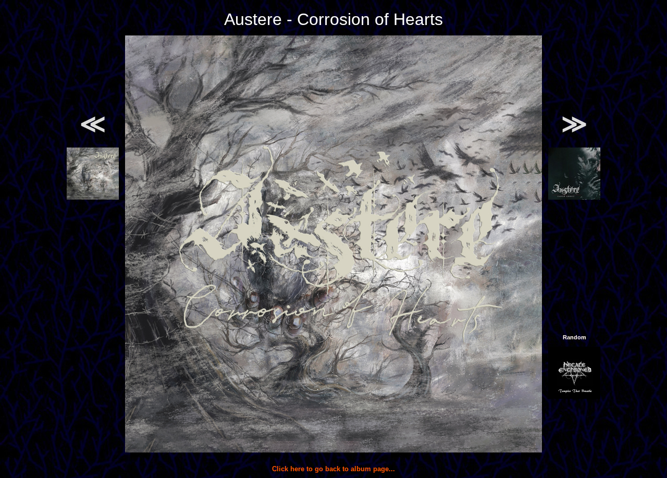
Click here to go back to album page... (333, 469)
